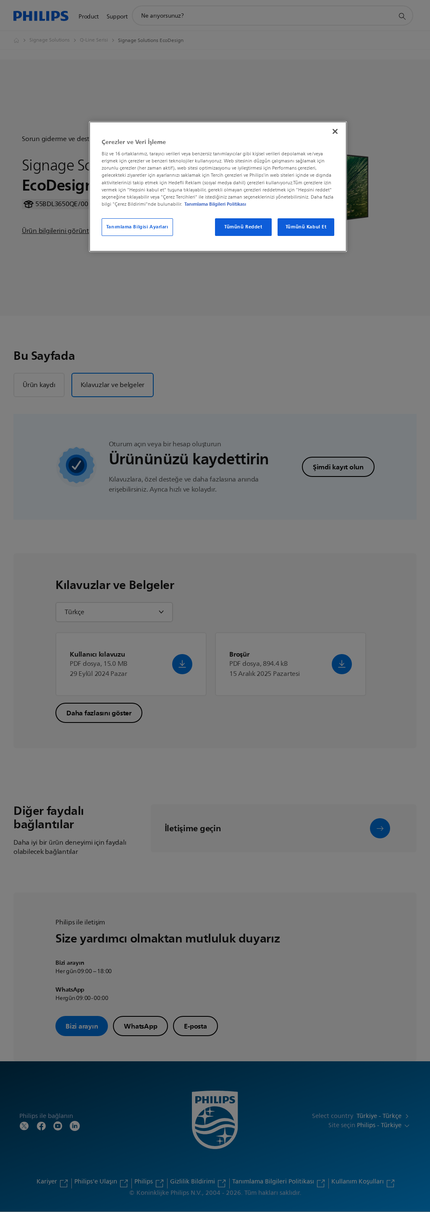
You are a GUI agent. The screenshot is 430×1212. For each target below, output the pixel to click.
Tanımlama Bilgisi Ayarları (137, 227)
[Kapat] (335, 131)
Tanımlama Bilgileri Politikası (215, 204)
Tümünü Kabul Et (306, 227)
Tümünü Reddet (243, 227)
